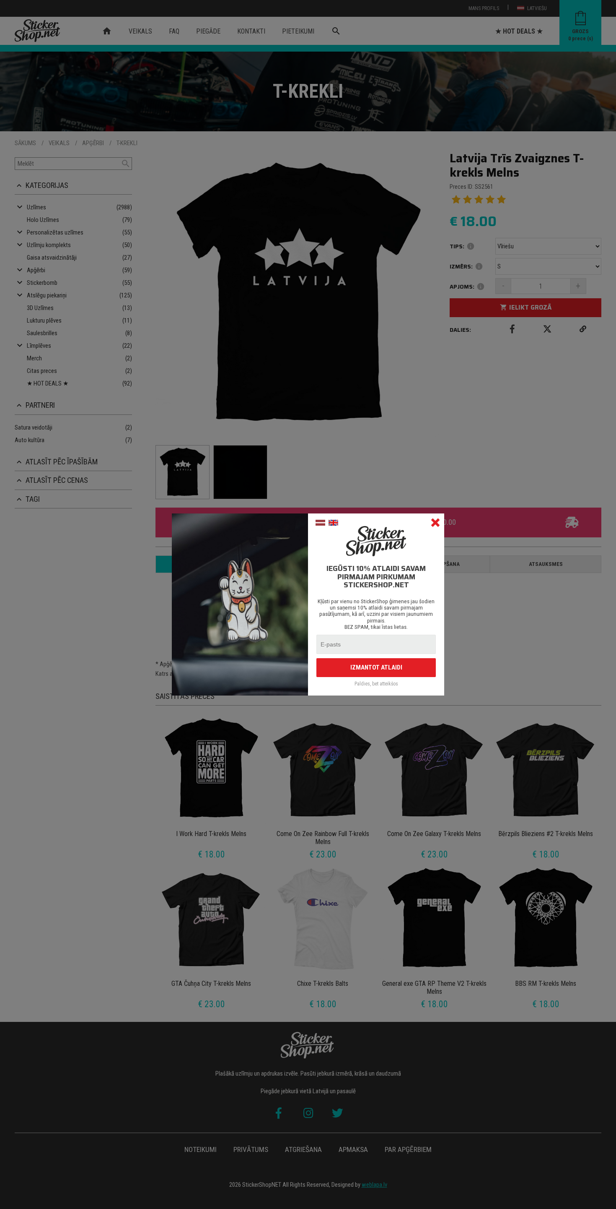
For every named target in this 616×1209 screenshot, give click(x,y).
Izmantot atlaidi (376, 667)
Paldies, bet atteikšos (376, 684)
